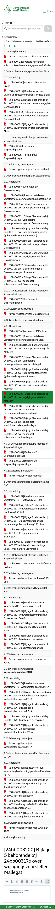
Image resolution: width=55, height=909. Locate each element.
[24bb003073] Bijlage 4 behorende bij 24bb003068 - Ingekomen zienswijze (26, 815)
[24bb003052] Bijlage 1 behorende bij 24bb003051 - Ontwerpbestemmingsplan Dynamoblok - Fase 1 (26, 615)
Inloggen (44, 907)
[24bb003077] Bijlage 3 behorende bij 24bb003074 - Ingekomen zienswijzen (26, 718)
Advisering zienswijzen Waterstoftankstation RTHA (18, 745)
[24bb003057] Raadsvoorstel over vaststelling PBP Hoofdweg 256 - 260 (24, 498)
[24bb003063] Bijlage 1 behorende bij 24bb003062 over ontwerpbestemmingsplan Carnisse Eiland (27, 103)
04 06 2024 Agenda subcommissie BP (28, 56)
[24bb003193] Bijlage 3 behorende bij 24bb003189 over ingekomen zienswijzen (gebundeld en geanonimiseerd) (26, 232)
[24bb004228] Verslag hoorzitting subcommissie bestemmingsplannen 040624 (27, 64)
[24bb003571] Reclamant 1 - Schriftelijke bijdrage (27, 565)
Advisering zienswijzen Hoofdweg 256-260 (26, 580)
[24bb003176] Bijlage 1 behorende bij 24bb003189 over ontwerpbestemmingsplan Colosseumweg (27, 207)
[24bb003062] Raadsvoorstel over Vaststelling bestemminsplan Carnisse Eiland (27, 93)
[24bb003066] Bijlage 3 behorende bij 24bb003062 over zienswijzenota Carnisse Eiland (26, 128)
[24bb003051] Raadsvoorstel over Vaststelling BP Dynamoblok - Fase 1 (24, 604)
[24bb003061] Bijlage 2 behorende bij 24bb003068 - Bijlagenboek (26, 794)
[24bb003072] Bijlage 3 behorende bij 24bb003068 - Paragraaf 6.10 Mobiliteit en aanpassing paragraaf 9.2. (26, 804)
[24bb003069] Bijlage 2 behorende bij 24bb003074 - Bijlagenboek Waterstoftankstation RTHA (26, 708)
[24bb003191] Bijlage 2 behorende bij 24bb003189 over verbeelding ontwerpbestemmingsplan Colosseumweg (26, 220)
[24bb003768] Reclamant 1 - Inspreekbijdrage (21, 148)
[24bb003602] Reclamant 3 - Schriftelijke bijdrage (21, 454)
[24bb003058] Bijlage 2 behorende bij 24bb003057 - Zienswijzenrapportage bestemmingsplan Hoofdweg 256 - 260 (26, 521)
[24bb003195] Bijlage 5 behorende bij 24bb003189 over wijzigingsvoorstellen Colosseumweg (26, 256)
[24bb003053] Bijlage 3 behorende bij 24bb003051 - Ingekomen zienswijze (26, 637)
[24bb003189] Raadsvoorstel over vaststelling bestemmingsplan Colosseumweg (27, 197)
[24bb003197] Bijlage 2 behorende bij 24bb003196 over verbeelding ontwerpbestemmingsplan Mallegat (26, 361)
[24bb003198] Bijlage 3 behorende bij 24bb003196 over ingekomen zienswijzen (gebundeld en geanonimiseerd (26, 373)
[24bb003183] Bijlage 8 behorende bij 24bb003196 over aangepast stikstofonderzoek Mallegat (26, 434)
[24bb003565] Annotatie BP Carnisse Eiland (25, 84)
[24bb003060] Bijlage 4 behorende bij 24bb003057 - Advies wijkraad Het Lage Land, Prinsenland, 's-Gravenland (26, 545)
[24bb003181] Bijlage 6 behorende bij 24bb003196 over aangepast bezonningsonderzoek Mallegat (26, 409)
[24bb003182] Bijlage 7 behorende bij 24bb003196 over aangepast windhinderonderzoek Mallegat (26, 422)
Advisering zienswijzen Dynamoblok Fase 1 (25, 661)
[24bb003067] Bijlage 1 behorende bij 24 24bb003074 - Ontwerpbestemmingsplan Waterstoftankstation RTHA (27, 695)
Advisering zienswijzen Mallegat (25, 475)
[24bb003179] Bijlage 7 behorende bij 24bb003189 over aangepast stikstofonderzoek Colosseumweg (26, 281)
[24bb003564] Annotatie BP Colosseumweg (21, 188)
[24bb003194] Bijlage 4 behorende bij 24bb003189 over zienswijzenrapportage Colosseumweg (26, 244)
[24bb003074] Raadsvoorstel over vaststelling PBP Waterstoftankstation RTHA (26, 685)
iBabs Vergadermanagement (19, 907)
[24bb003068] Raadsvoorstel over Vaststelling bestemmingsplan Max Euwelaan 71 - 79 (27, 771)
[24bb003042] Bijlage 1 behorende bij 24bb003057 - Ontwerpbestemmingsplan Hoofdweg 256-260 (26, 508)
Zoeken (5, 23)
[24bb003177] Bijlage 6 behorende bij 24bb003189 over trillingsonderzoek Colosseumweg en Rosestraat (26, 269)
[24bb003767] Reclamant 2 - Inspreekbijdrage (21, 157)
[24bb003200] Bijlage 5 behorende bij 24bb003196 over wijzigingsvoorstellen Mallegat (26, 397)
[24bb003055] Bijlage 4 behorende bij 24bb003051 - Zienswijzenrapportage (26, 646)
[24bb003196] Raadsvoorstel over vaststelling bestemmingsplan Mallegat (24, 338)
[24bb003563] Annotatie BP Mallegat (27, 331)
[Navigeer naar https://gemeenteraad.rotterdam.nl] (16, 11)
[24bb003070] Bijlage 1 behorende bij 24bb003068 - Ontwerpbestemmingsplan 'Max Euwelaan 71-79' (26, 783)
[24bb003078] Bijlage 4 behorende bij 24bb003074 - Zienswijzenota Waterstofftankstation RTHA (26, 729)
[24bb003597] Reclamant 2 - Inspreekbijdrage (21, 301)
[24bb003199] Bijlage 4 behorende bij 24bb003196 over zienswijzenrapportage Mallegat (26, 385)
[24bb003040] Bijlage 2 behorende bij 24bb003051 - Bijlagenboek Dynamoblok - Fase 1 (26, 627)
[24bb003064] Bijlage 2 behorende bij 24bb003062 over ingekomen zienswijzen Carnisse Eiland (26, 115)
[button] (48, 28)
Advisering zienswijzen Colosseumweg (28, 314)
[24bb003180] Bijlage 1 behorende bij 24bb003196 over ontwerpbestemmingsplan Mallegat (27, 348)
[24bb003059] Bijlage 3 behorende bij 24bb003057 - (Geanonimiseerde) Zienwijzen (26, 533)
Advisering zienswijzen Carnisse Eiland (28, 169)
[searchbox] (22, 28)
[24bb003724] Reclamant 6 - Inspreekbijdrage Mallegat (21, 463)
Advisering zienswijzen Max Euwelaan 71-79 (26, 830)
